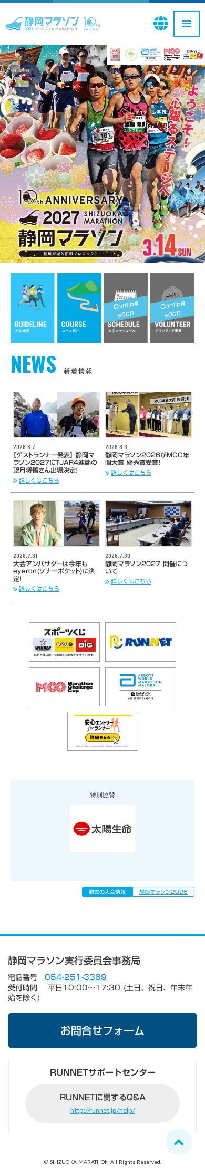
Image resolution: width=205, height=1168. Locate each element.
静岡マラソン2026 (163, 892)
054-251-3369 (76, 977)
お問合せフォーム (102, 1030)
